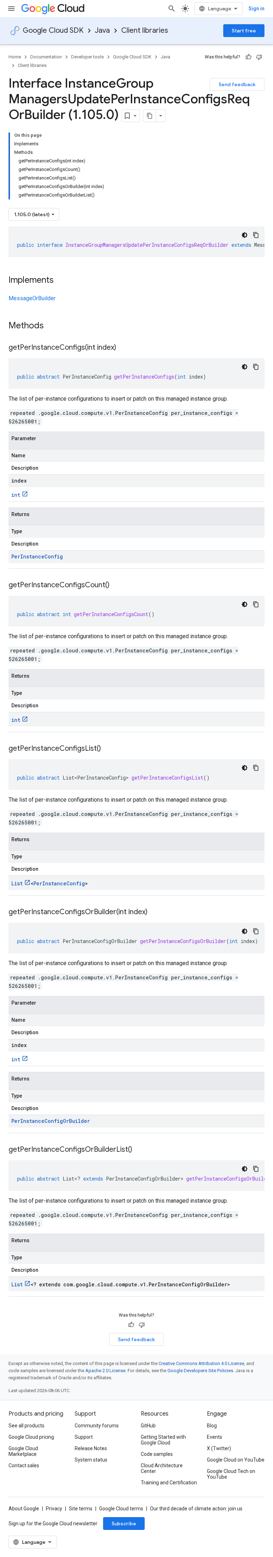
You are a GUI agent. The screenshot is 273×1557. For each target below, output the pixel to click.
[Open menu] (11, 8)
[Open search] (171, 8)
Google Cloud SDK (53, 30)
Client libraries (144, 30)
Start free (244, 30)
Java (102, 30)
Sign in (256, 8)
